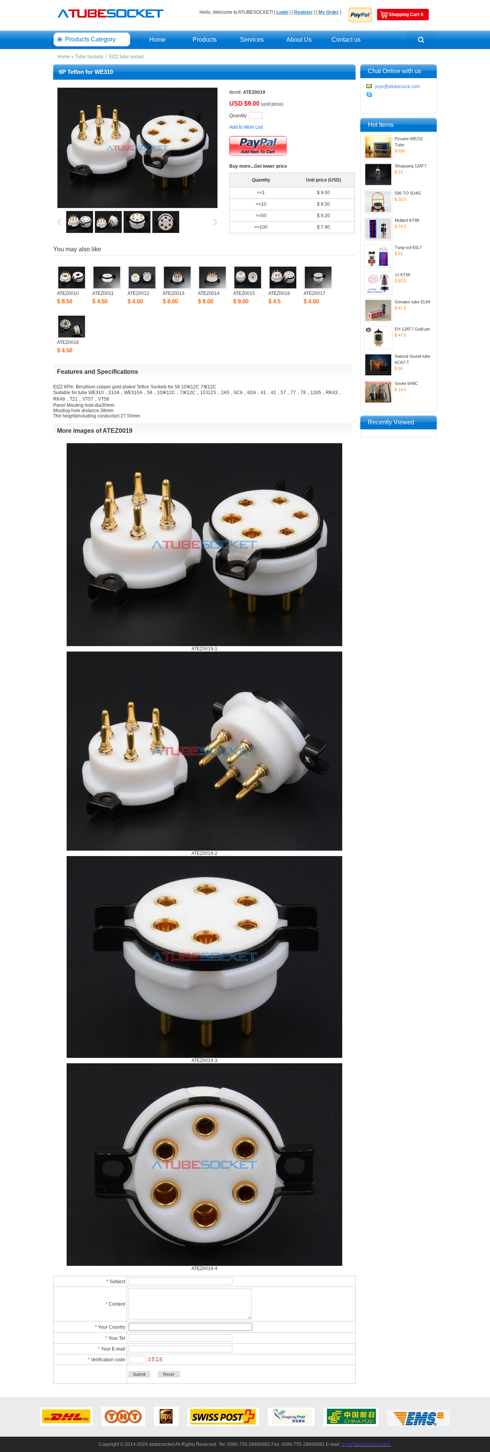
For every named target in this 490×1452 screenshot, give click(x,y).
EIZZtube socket (126, 56)
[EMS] (419, 1424)
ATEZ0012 (138, 293)
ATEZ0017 (314, 293)
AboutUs (299, 39)
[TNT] (123, 1424)
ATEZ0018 (68, 342)
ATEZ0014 (209, 293)
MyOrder (328, 12)
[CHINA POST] (351, 1424)
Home (157, 39)
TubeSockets (89, 56)
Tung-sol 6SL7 (408, 247)
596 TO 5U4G (408, 193)
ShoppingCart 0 (406, 14)
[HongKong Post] (291, 1424)
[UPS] (166, 1424)
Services (252, 39)
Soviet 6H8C (406, 383)
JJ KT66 (402, 274)
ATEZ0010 (68, 293)
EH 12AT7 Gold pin (412, 329)
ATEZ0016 (279, 293)
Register (303, 12)
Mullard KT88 (407, 220)
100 (264, 227)
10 (263, 204)
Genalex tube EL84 (412, 302)
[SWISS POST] (223, 1424)
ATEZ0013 (174, 293)
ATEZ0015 (244, 293)
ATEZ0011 (103, 293)
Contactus (346, 39)
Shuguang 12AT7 (410, 166)
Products (205, 39)
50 (263, 215)
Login (282, 12)
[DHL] (66, 1424)
